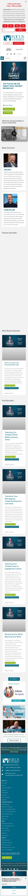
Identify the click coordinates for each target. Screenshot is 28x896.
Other (21, 30)
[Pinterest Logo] (14, 869)
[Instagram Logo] (11, 869)
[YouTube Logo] (8, 869)
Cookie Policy (16, 865)
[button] (2, 58)
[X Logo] (5, 869)
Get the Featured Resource (11, 388)
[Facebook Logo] (1, 869)
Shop (3, 821)
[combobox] (14, 58)
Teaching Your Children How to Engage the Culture (13, 566)
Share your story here (13, 750)
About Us (4, 780)
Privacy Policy (7, 865)
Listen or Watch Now (9, 385)
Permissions (24, 865)
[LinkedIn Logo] (17, 869)
